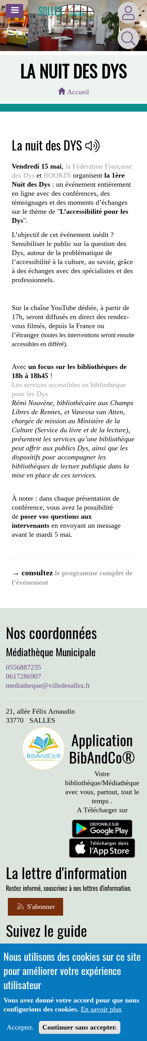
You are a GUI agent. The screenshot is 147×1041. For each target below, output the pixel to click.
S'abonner (40, 907)
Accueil (77, 92)
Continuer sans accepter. (79, 1027)
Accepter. (20, 1027)
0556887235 (23, 667)
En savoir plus (101, 1009)
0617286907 (23, 676)
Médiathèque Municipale (51, 652)
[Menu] (14, 11)
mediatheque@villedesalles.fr (48, 685)
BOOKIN (57, 175)
